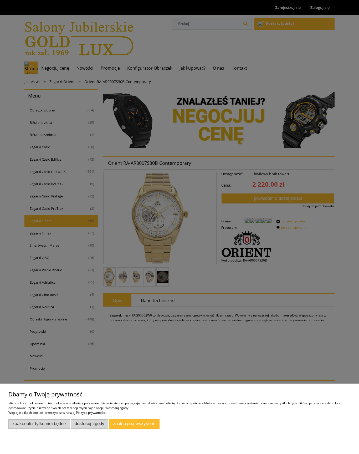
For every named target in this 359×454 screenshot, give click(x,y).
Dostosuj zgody (89, 423)
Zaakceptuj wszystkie (134, 423)
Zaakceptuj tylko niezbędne (39, 423)
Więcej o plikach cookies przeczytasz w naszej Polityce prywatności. (57, 412)
